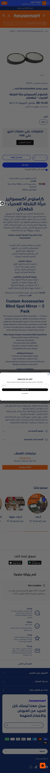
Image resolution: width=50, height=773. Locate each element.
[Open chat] (42, 765)
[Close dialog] (48, 374)
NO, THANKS (25, 393)
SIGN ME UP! (25, 389)
